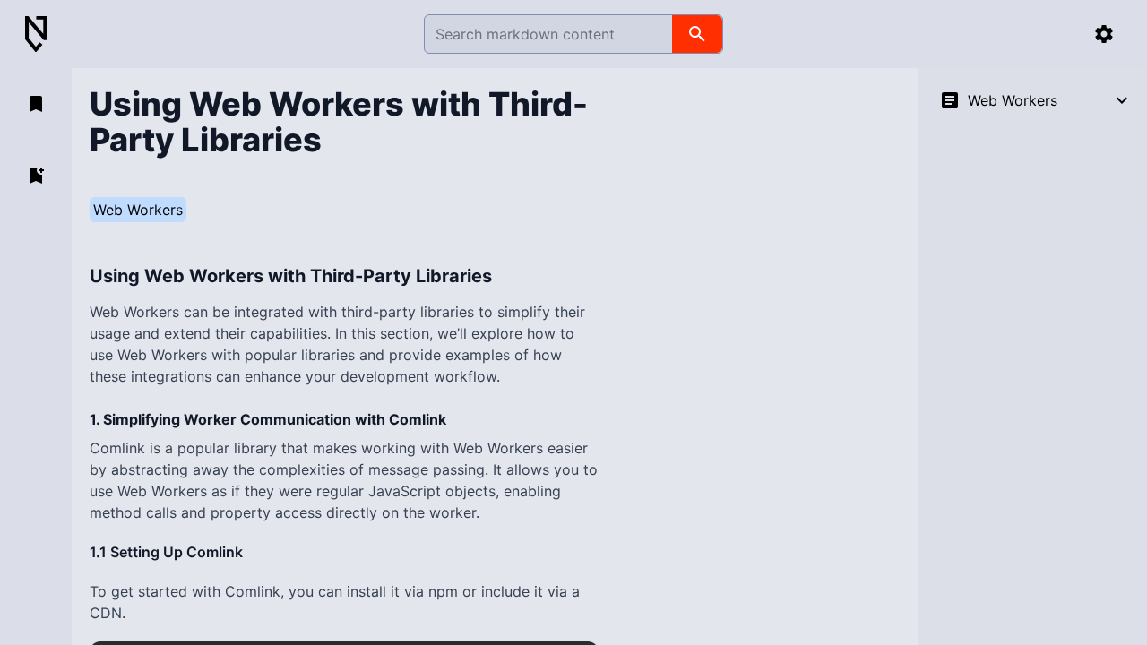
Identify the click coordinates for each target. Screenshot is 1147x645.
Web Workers (138, 210)
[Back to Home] (43, 34)
